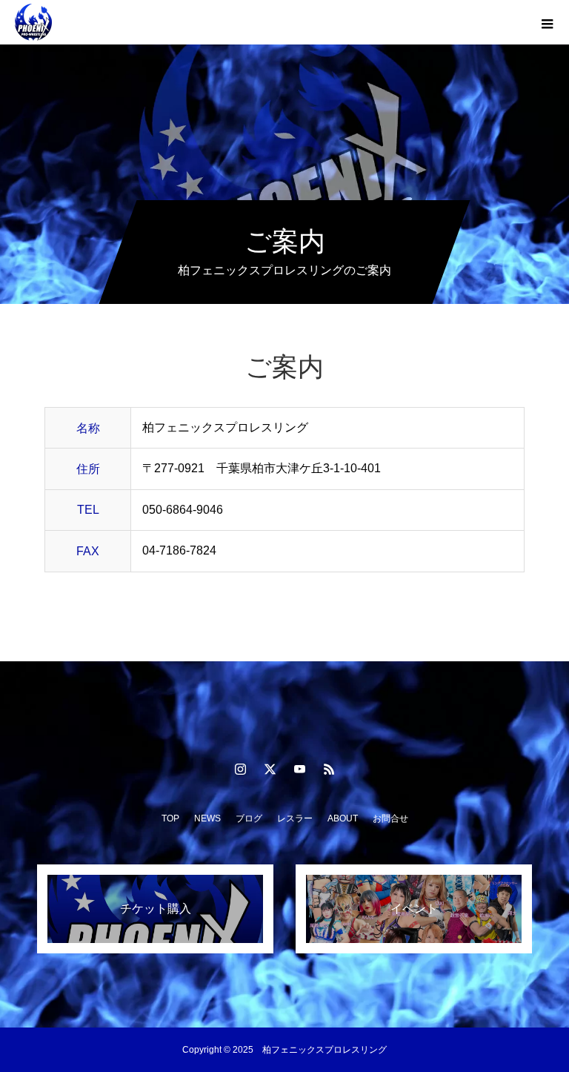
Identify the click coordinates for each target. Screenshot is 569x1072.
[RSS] (329, 768)
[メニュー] (547, 22)
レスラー (295, 818)
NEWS (207, 818)
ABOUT (342, 818)
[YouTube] (299, 768)
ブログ (249, 818)
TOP (170, 818)
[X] (269, 768)
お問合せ (390, 818)
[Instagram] (240, 768)
